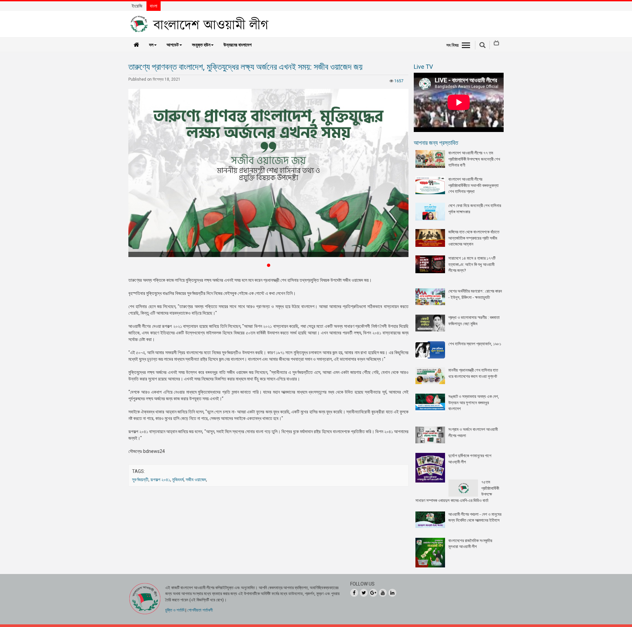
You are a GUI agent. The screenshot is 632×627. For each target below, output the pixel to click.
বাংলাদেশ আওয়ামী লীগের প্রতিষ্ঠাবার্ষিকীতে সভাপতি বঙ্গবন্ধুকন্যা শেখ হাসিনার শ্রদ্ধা (473, 185)
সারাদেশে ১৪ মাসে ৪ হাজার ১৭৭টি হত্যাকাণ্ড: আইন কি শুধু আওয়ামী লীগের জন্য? (471, 264)
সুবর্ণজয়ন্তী (140, 479)
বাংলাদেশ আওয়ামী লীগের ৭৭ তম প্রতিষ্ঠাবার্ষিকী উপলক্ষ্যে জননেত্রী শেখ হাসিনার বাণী (474, 159)
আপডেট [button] (173, 44)
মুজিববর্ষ (178, 479)
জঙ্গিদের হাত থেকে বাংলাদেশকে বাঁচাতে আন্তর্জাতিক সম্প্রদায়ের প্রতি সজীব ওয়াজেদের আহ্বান (473, 238)
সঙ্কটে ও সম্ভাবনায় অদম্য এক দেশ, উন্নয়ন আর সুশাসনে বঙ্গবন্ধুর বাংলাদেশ (473, 402)
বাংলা (153, 6)
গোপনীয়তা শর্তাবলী (200, 610)
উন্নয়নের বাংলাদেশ (237, 44)
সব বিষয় (452, 45)
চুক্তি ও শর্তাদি (174, 610)
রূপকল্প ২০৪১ (160, 479)
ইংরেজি (137, 6)
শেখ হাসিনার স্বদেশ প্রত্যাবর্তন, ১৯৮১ (474, 343)
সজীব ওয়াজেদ (196, 479)
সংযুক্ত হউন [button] (201, 44)
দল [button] (151, 44)
